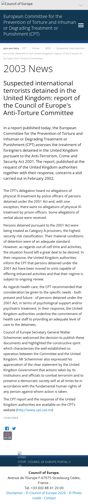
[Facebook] (6, 428)
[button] (44, 5)
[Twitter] (13, 428)
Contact (50, 498)
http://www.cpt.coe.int (34, 410)
